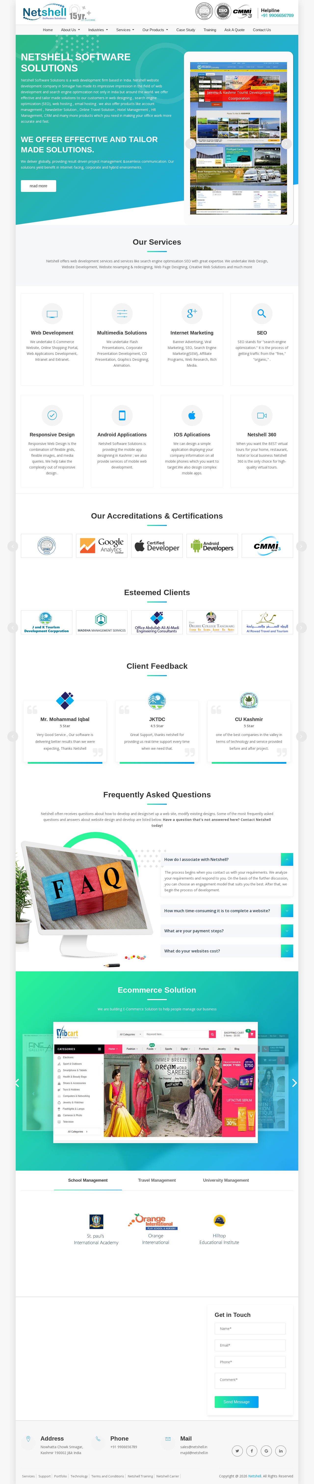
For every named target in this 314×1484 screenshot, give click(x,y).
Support (45, 1476)
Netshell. (255, 1476)
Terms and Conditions (108, 1476)
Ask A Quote (234, 30)
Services (28, 1476)
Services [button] (123, 30)
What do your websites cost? (192, 951)
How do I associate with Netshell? (196, 859)
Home (48, 30)
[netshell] (62, 12)
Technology (79, 1476)
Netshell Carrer (168, 1476)
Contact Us (262, 30)
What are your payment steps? (194, 931)
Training (210, 30)
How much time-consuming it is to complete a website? (217, 910)
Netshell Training (140, 1476)
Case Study (185, 30)
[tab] (88, 1180)
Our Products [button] (154, 30)
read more (38, 186)
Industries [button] (96, 30)
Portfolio (60, 1476)
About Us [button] (69, 30)
